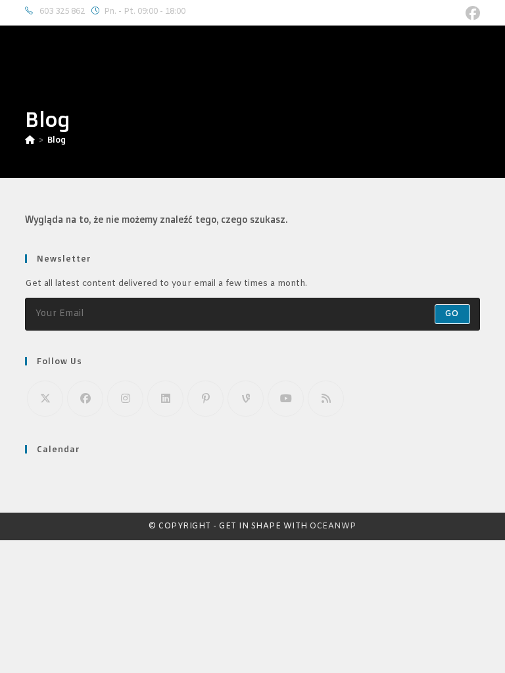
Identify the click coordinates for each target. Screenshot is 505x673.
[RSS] (326, 399)
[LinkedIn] (165, 399)
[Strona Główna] (30, 139)
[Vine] (246, 399)
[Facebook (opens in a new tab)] (471, 13)
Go (452, 314)
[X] (45, 399)
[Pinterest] (205, 399)
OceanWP (333, 526)
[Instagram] (125, 399)
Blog (56, 139)
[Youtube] (286, 399)
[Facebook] (85, 399)
